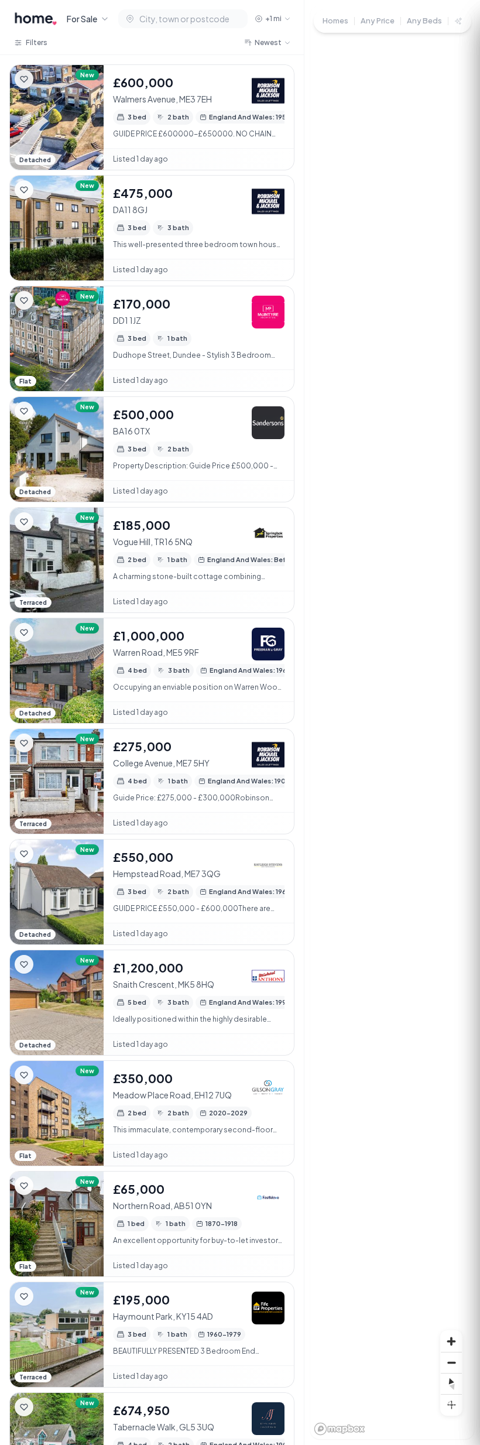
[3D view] (451, 1404)
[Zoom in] (451, 1341)
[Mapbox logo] (339, 1429)
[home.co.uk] (35, 18)
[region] (392, 722)
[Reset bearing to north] (451, 1383)
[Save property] (24, 79)
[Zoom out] (451, 1362)
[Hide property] (47, 79)
